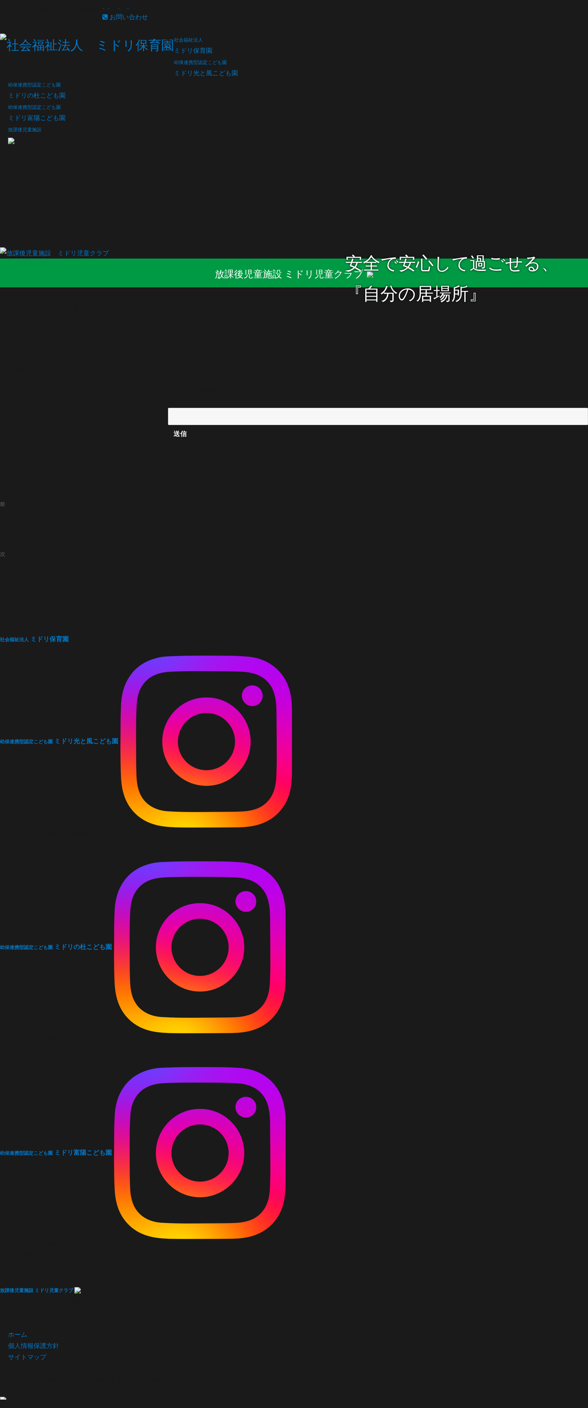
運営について (129, 306)
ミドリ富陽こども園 (56, 1152)
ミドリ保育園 (34, 638)
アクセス (123, 5)
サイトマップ (27, 1356)
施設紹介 (86, 306)
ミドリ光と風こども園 (59, 740)
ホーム (17, 1334)
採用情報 (173, 306)
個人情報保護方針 (33, 1345)
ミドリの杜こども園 (56, 946)
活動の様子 (46, 306)
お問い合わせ (128, 16)
